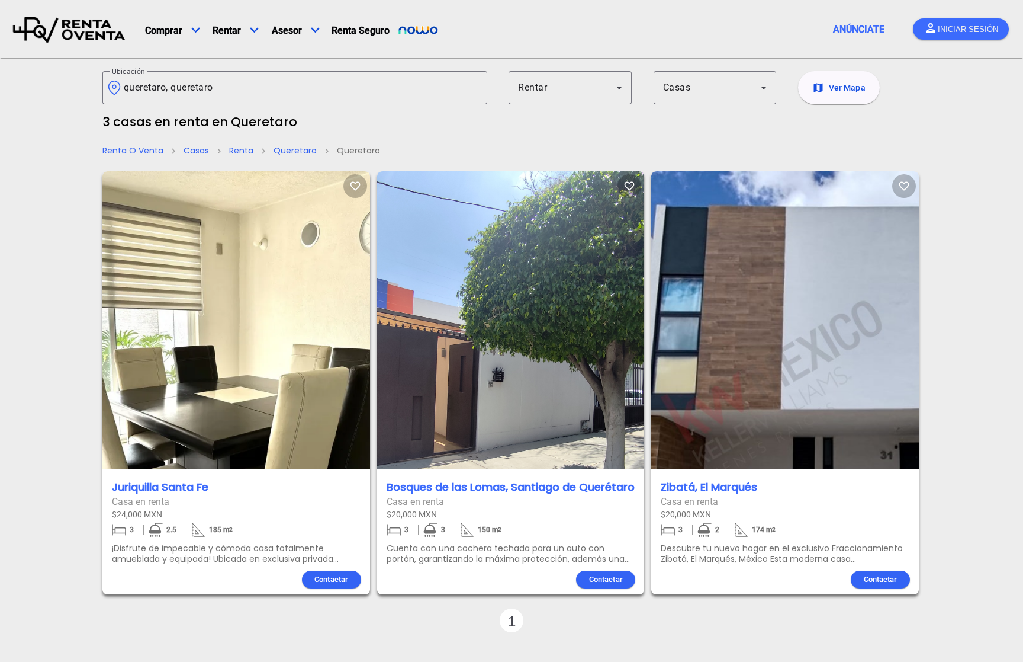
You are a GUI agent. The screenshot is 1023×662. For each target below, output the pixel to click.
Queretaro (295, 150)
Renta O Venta (132, 150)
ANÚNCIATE (858, 29)
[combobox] (301, 88)
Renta (241, 150)
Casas (196, 150)
